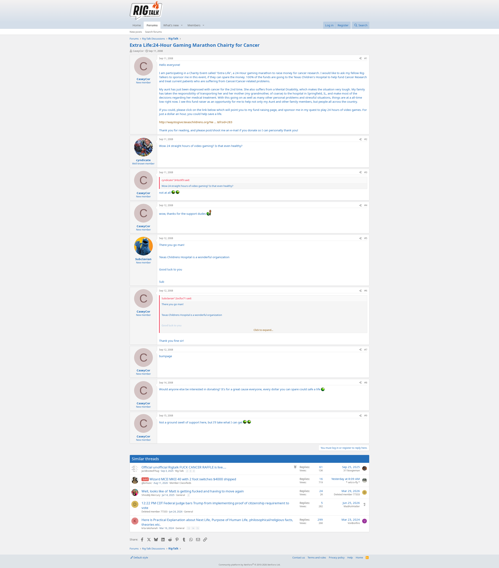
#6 (365, 290)
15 (197, 528)
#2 (365, 139)
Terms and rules (317, 557)
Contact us (298, 557)
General (180, 495)
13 (188, 528)
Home (137, 25)
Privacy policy (337, 557)
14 (193, 528)
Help (350, 557)
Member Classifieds (180, 483)
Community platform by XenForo (249, 564)
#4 (365, 205)
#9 (365, 415)
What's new (171, 25)
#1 (365, 58)
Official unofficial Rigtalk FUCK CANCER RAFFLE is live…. (184, 467)
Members (194, 25)
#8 (365, 382)
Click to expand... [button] (263, 330)
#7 (365, 349)
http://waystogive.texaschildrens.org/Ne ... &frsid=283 (195, 122)
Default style (140, 557)
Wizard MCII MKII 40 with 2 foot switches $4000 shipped (193, 479)
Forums (152, 25)
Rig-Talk (179, 471)
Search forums (153, 32)
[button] (182, 25)
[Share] (360, 58)
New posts (136, 32)
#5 (365, 238)
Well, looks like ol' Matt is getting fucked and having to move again (193, 491)
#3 (365, 172)
